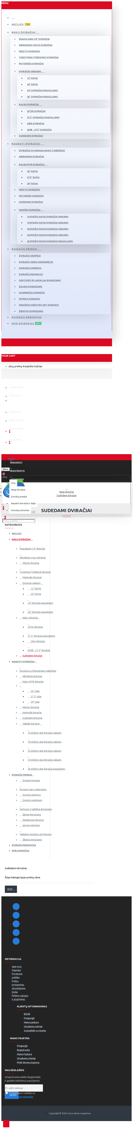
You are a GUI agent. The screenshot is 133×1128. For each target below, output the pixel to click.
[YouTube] (16, 923)
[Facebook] (16, 906)
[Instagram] (16, 915)
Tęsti (9, 889)
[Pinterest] (16, 932)
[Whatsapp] (16, 941)
